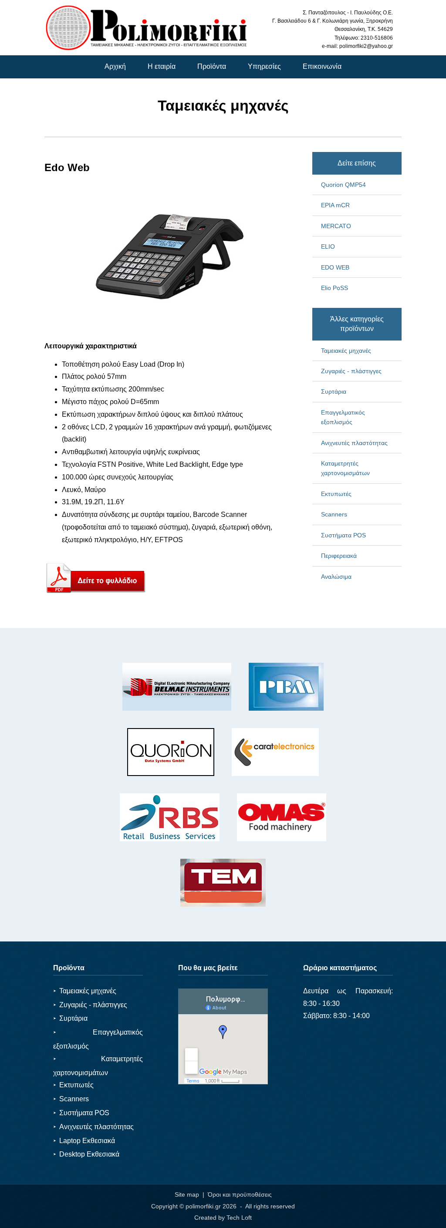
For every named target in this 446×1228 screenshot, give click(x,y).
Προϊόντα (211, 66)
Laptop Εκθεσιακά (84, 1140)
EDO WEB (335, 267)
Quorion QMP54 (343, 184)
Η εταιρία (162, 66)
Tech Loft (239, 1217)
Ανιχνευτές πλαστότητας (354, 442)
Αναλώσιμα (336, 576)
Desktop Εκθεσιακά (86, 1154)
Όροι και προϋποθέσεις (240, 1194)
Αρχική (115, 66)
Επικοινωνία (322, 66)
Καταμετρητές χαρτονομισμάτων (345, 468)
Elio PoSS (334, 287)
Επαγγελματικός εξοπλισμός (343, 417)
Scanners (334, 514)
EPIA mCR (335, 205)
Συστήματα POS (343, 535)
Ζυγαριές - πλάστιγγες (351, 371)
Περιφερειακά (339, 555)
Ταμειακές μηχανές (346, 350)
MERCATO (336, 226)
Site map (187, 1194)
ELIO (328, 246)
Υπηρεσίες (264, 66)
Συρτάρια (333, 391)
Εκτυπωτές (336, 493)
